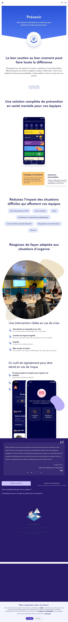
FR (62, 3)
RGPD (41, 608)
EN (66, 3)
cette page (48, 613)
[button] (31, 472)
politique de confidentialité (46, 611)
